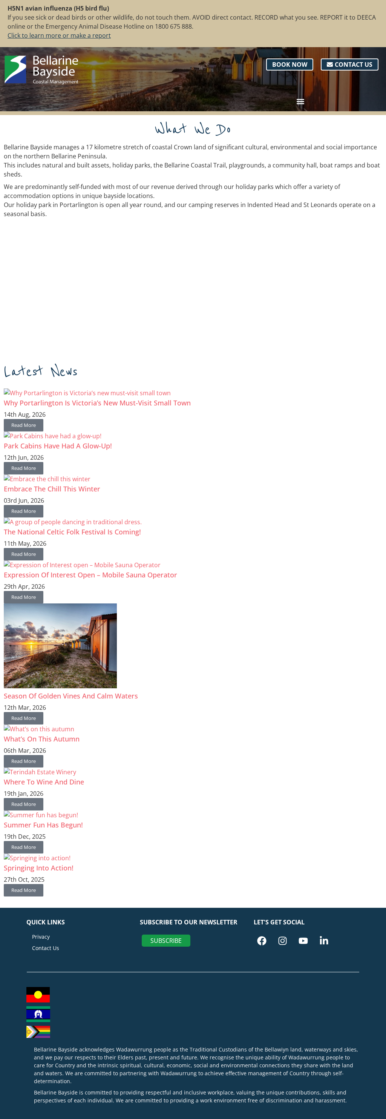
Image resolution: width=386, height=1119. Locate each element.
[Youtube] (303, 940)
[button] (300, 101)
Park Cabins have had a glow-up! (58, 445)
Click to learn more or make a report (59, 35)
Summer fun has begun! (43, 824)
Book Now (289, 64)
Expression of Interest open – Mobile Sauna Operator (90, 574)
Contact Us (45, 948)
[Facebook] (261, 940)
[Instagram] (282, 940)
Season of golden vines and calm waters (71, 695)
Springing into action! (39, 867)
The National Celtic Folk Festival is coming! (72, 531)
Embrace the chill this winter (52, 488)
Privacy (41, 936)
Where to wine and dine (44, 781)
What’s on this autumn (42, 738)
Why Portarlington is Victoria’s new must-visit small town (97, 402)
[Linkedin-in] (324, 940)
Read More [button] (23, 425)
